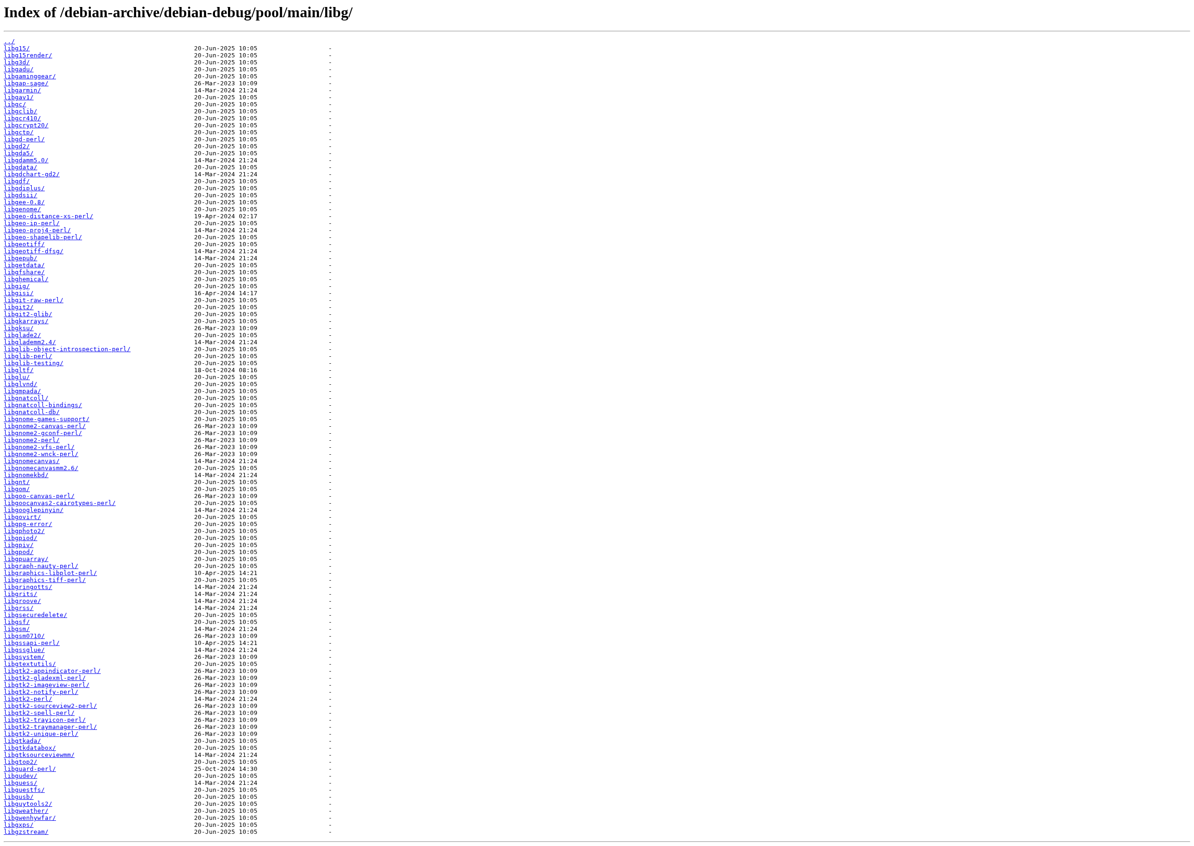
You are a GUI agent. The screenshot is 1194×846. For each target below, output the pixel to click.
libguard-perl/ (30, 768)
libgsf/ (17, 621)
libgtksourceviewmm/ (39, 754)
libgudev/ (20, 775)
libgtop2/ (20, 761)
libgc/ (15, 104)
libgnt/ (17, 481)
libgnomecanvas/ (32, 461)
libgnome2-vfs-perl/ (39, 447)
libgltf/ (19, 370)
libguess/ (20, 782)
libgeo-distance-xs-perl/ (48, 216)
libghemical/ (26, 279)
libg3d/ (17, 62)
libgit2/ (19, 307)
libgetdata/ (24, 265)
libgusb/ (19, 796)
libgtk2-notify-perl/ (41, 691)
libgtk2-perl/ (28, 698)
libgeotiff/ (24, 244)
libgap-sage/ (26, 83)
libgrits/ (20, 593)
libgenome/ (22, 209)
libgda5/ (19, 153)
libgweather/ (26, 810)
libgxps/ (19, 824)
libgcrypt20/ (26, 125)
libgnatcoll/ (26, 398)
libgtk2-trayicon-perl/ (45, 719)
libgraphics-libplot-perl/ (50, 572)
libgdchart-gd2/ (32, 174)
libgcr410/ (22, 118)
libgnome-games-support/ (47, 419)
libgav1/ (19, 97)
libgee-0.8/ (24, 202)
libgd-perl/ (24, 139)
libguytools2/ (28, 803)
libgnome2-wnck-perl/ (41, 454)
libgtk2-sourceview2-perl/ (50, 705)
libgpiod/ (20, 537)
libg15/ (17, 48)
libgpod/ (19, 551)
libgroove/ (22, 600)
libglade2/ (22, 335)
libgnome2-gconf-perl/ (43, 433)
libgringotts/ (28, 586)
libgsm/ (17, 628)
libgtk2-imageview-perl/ (47, 684)
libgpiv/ (19, 544)
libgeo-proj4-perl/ (37, 230)
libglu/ (17, 377)
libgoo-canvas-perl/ (39, 495)
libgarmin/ (22, 90)
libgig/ (17, 286)
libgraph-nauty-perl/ (41, 565)
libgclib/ (20, 111)
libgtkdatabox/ (30, 747)
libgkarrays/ (26, 321)
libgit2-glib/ (28, 314)
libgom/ (17, 488)
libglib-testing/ (33, 363)
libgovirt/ (22, 516)
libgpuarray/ (26, 558)
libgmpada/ (22, 391)
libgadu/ (19, 69)
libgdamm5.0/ (26, 160)
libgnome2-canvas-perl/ (45, 426)
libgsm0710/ (24, 635)
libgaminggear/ (30, 76)
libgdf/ (17, 181)
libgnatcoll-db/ (32, 412)
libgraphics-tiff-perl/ (45, 579)
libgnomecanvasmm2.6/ (41, 468)
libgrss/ (19, 607)
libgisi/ (19, 293)
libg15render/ (28, 55)
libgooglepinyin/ (33, 509)
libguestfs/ (24, 789)
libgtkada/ (22, 740)
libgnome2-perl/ (32, 440)
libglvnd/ (20, 384)
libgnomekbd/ (26, 475)
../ (9, 41)
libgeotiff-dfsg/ (33, 251)
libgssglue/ (24, 649)
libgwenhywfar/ (30, 817)
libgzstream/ (26, 831)
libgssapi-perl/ (32, 642)
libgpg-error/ (28, 523)
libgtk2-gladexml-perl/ (45, 677)
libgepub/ (20, 258)
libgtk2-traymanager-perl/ (50, 726)
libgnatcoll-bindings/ (43, 405)
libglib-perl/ (28, 356)
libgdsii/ (20, 195)
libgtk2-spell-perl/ (39, 712)
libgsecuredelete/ (35, 614)
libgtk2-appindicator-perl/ (52, 670)
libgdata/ (20, 167)
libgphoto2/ (24, 530)
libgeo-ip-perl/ (32, 223)
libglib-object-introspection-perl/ (67, 349)
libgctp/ (19, 132)
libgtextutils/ (30, 663)
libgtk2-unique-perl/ (41, 733)
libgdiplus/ (24, 188)
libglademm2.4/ (30, 342)
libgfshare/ (24, 272)
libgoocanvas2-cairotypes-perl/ (60, 502)
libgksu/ (19, 328)
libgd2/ (17, 146)
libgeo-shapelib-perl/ (43, 237)
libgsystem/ (24, 656)
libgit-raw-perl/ (33, 300)
